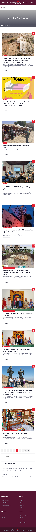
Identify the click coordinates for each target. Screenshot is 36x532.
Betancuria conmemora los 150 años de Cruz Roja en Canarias (18, 231)
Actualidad (5, 55)
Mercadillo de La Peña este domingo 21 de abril (17, 146)
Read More (6, 70)
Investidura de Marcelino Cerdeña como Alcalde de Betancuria (16, 350)
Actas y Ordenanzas (5, 500)
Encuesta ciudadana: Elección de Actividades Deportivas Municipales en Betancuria (17, 468)
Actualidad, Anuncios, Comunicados (9, 267)
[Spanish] (18, 1)
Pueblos (3, 519)
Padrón (21, 502)
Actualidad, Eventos (6, 346)
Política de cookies (28, 530)
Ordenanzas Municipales (6, 505)
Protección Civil (22, 519)
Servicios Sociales (23, 520)
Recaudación (22, 503)
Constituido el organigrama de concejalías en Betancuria (17, 314)
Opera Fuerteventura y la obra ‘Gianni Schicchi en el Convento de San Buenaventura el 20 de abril (16, 104)
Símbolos (3, 514)
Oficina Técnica (22, 500)
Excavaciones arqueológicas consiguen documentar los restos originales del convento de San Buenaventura (16, 60)
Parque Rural (4, 520)
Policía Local (22, 517)
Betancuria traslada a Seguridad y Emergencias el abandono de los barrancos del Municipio (17, 474)
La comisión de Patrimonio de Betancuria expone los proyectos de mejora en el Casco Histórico (18, 188)
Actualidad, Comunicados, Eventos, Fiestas (10, 430)
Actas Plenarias (4, 502)
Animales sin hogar (23, 522)
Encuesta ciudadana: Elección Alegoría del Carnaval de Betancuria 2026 (15, 465)
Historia (3, 517)
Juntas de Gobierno (5, 503)
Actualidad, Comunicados (7, 227)
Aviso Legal (12, 530)
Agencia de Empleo (23, 514)
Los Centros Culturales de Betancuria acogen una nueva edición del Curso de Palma (16, 272)
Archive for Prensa (7, 25)
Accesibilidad (6, 530)
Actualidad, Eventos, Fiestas (7, 387)
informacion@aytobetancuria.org (16, 2)
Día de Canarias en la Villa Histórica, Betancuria (15, 434)
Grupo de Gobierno (5, 498)
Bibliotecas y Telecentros (24, 515)
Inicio (2, 25)
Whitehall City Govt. (16, 529)
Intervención (22, 505)
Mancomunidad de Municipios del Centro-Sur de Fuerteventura (14, 470)
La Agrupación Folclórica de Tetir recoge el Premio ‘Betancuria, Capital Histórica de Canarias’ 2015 (17, 392)
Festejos (21, 507)
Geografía (4, 515)
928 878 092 (5, 2)
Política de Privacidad (20, 530)
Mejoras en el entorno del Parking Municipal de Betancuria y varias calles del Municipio (18, 476)
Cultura (21, 498)
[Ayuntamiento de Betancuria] (3, 7)
